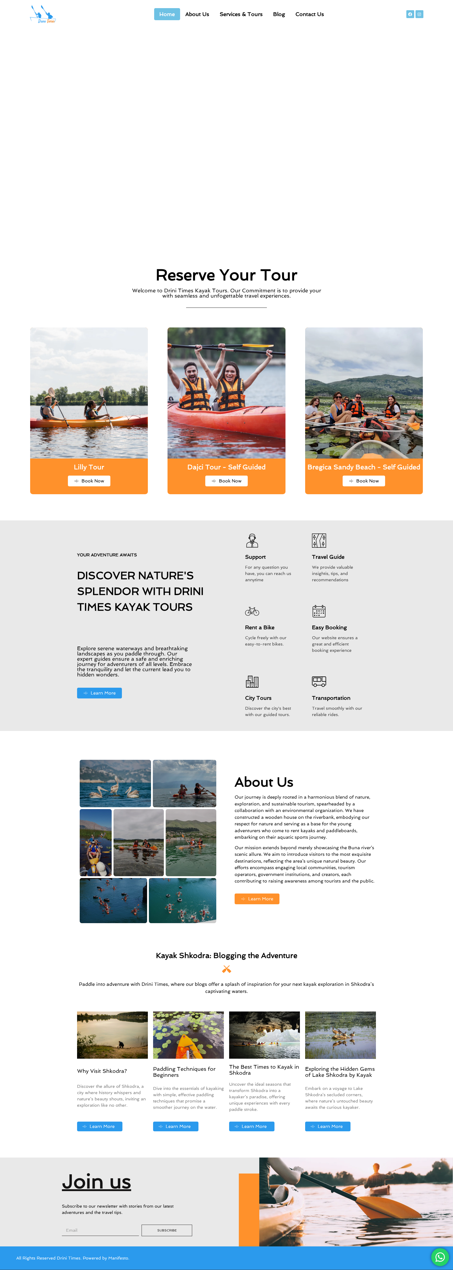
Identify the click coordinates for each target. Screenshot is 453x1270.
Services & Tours (241, 14)
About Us (197, 14)
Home (167, 14)
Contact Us (309, 14)
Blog (279, 14)
